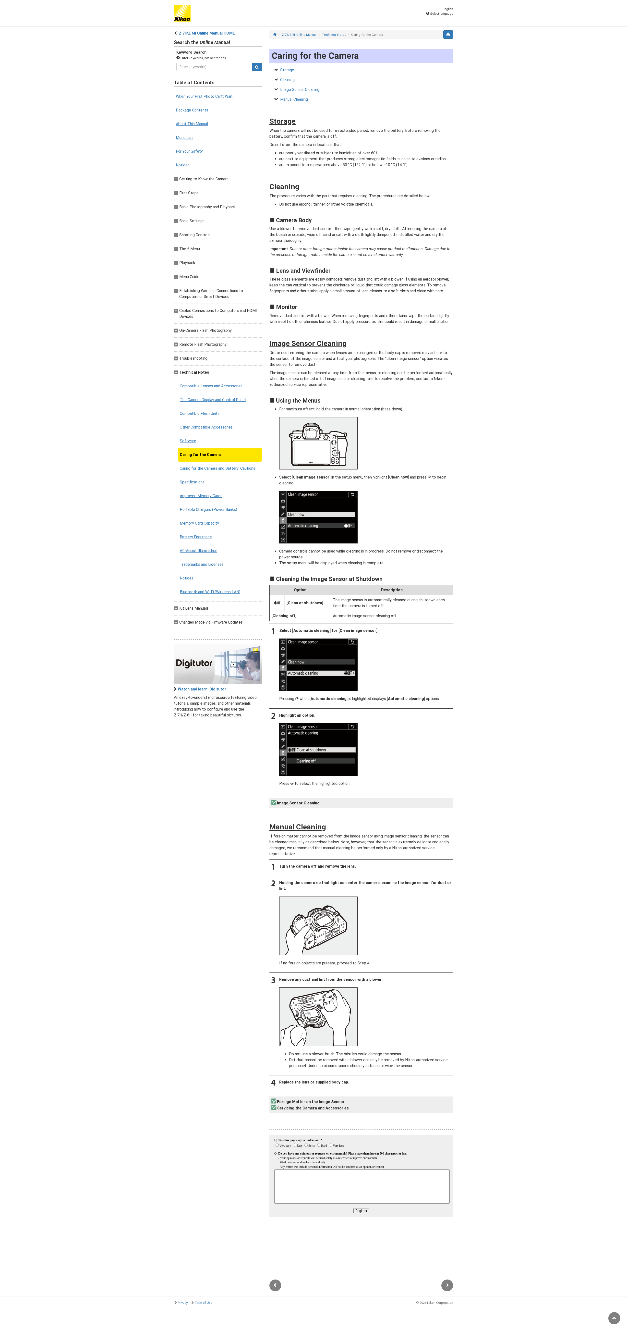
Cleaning (287, 79)
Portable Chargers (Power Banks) (208, 509)
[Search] (257, 67)
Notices (183, 165)
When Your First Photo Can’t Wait (204, 96)
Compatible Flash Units (199, 413)
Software (188, 441)
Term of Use (203, 1302)
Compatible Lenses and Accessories (211, 386)
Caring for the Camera (200, 454)
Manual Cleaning (294, 99)
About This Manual (192, 124)
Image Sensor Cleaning (299, 89)
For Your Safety (189, 151)
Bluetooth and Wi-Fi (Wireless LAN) (210, 592)
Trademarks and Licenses (202, 564)
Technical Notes (334, 35)
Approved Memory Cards (201, 495)
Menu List (184, 137)
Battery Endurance (196, 537)
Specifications (192, 482)
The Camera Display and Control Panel (213, 399)
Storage (287, 70)
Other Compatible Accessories (206, 427)
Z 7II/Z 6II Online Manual (299, 35)
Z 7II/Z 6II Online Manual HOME (207, 33)
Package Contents (192, 110)
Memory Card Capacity (199, 523)
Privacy (183, 1302)
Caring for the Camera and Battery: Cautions (217, 468)
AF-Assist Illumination (198, 550)
